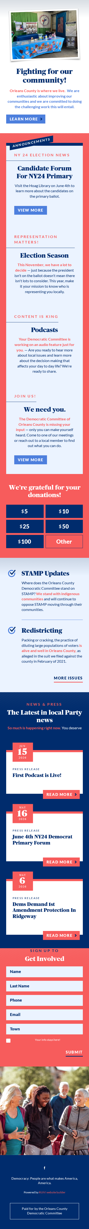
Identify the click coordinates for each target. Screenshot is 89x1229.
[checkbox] (8, 1041)
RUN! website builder (52, 1192)
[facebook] (44, 1168)
